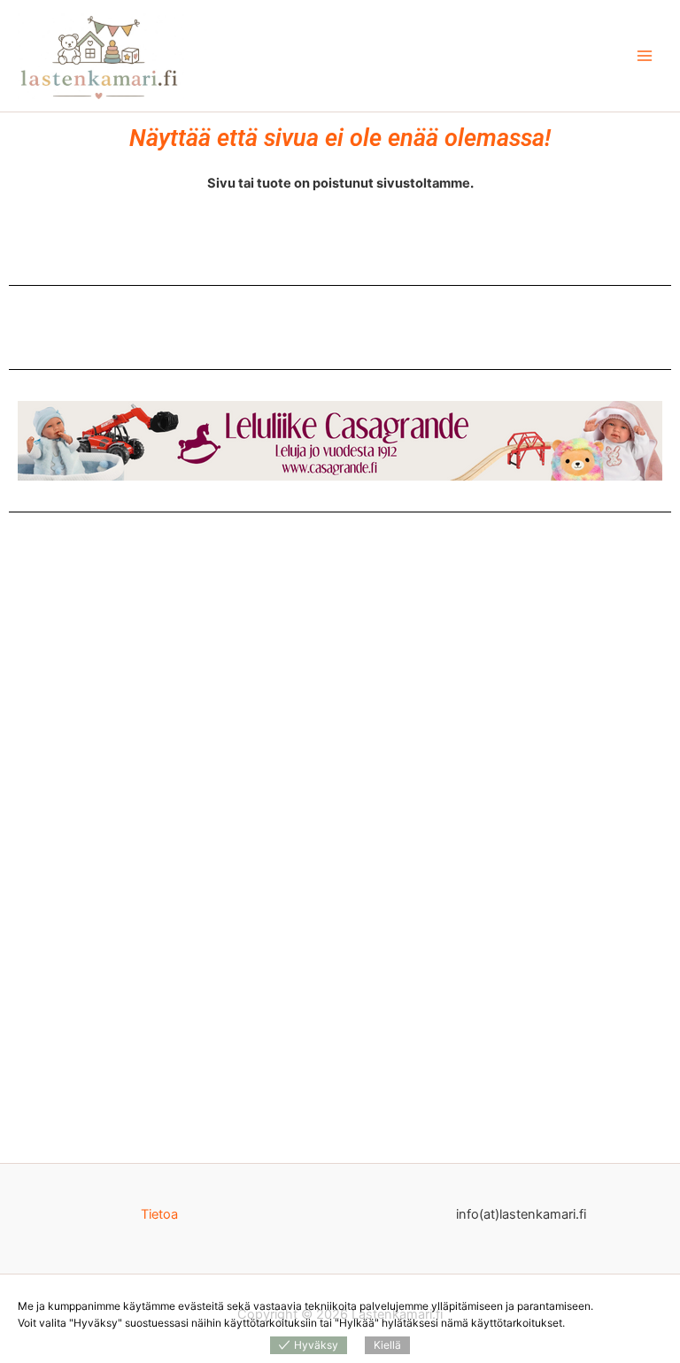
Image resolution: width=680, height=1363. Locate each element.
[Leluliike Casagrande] (340, 441)
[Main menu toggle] (644, 55)
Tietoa (159, 1214)
